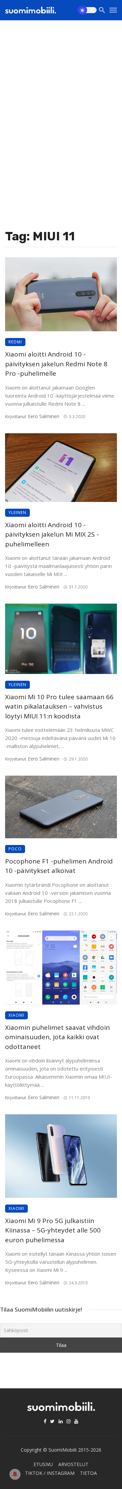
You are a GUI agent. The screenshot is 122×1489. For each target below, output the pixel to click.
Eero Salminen (43, 416)
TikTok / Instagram (50, 1473)
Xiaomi (16, 1015)
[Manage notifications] (14, 1474)
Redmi (15, 342)
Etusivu (43, 1464)
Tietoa (88, 1473)
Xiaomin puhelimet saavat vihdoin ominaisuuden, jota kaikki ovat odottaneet (57, 1037)
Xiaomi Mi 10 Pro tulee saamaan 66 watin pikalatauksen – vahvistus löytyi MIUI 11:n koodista (59, 706)
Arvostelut (73, 1464)
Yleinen (17, 512)
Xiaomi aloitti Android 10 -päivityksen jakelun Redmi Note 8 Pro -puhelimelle (56, 364)
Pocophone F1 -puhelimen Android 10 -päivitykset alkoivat (59, 866)
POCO (15, 849)
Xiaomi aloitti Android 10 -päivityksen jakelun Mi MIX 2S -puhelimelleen (52, 534)
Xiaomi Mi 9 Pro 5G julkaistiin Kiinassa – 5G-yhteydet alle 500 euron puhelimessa (53, 1230)
